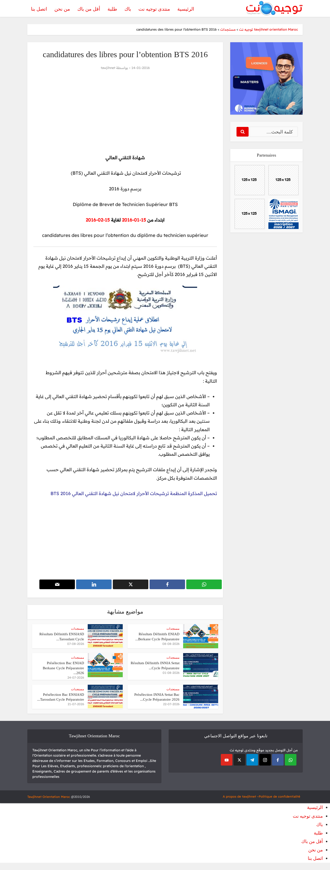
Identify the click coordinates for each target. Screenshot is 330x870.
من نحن (62, 9)
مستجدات (172, 628)
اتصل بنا (39, 9)
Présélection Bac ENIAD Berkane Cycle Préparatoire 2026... (63, 668)
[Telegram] (252, 760)
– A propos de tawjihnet (241, 796)
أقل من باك (88, 9)
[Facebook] (278, 760)
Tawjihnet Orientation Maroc (48, 797)
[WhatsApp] (290, 760)
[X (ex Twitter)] (239, 760)
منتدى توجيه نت (154, 9)
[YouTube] (226, 760)
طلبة (112, 9)
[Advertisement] (125, 112)
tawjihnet (108, 68)
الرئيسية (185, 9)
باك (127, 9)
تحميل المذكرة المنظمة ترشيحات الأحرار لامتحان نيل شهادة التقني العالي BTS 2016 (133, 493)
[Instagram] (265, 760)
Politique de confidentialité (279, 796)
